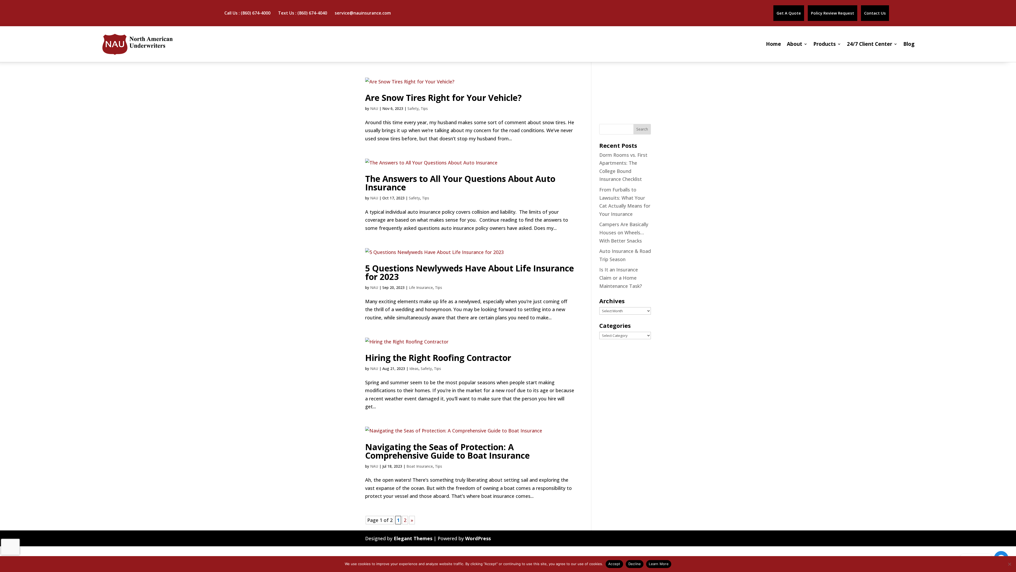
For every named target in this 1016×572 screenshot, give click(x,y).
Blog (908, 44)
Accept (614, 564)
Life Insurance (421, 287)
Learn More (659, 564)
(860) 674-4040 (312, 13)
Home (773, 44)
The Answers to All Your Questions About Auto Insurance (460, 183)
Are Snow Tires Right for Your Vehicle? (443, 97)
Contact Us (875, 13)
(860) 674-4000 (255, 13)
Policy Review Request (832, 13)
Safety (413, 108)
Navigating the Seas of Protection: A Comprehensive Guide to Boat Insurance (447, 451)
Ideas (414, 368)
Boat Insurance (419, 466)
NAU (374, 108)
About (794, 44)
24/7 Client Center (869, 44)
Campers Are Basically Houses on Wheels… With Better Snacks (623, 232)
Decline (634, 564)
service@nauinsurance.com (363, 13)
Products (824, 44)
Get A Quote (789, 13)
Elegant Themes (413, 538)
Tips (424, 108)
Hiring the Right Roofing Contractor (438, 357)
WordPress (478, 538)
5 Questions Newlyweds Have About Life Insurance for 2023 (469, 272)
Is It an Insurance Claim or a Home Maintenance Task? (620, 277)
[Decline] (1009, 564)
